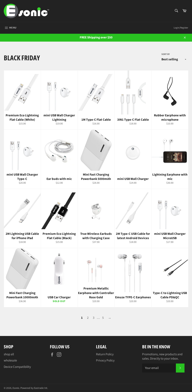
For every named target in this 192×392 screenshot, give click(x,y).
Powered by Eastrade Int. (34, 388)
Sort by (165, 54)
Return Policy (105, 354)
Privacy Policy (105, 360)
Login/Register (181, 27)
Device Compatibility (17, 367)
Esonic (16, 388)
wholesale (10, 360)
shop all (9, 354)
